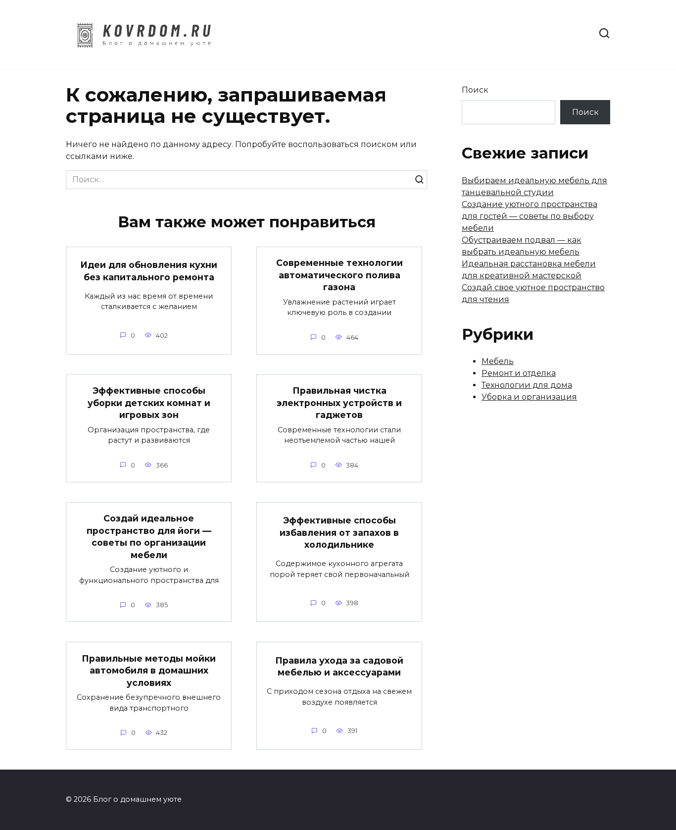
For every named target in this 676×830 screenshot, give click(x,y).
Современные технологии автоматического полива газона (339, 275)
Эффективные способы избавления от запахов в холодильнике (339, 532)
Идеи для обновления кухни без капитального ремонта (148, 270)
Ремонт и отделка (519, 373)
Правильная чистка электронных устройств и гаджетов (339, 402)
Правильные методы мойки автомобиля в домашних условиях (149, 670)
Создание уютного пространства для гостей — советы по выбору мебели (529, 216)
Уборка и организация (529, 397)
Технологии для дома (527, 385)
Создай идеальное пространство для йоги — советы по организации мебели (149, 536)
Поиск (475, 90)
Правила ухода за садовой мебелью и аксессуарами (339, 666)
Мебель (498, 361)
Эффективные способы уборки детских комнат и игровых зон (149, 402)
